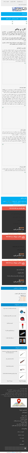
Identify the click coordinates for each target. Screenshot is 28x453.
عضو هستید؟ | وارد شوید (22, 4)
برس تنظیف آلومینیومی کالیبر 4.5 (9, 330)
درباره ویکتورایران (20, 1)
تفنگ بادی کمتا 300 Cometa (9, 366)
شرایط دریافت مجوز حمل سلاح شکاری (19, 425)
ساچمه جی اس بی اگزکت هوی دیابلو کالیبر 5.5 (9, 315)
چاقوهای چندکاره (23, 300)
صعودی (10, 201)
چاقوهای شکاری (23, 297)
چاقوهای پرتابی (23, 299)
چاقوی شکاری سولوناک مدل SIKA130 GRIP (15, 263)
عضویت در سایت (6, 1)
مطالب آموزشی (12, 1)
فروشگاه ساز (12, 452)
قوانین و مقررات (24, 419)
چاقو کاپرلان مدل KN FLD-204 (17, 208)
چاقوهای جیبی (23, 298)
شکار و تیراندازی (15, 18)
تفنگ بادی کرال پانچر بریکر (10, 358)
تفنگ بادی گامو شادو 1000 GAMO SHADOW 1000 (10, 373)
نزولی (7, 201)
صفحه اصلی (22, 18)
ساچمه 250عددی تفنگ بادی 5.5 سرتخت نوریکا (10, 308)
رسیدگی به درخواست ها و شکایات (20, 420)
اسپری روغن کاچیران (10, 323)
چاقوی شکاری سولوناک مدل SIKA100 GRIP (15, 237)
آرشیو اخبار (24, 412)
